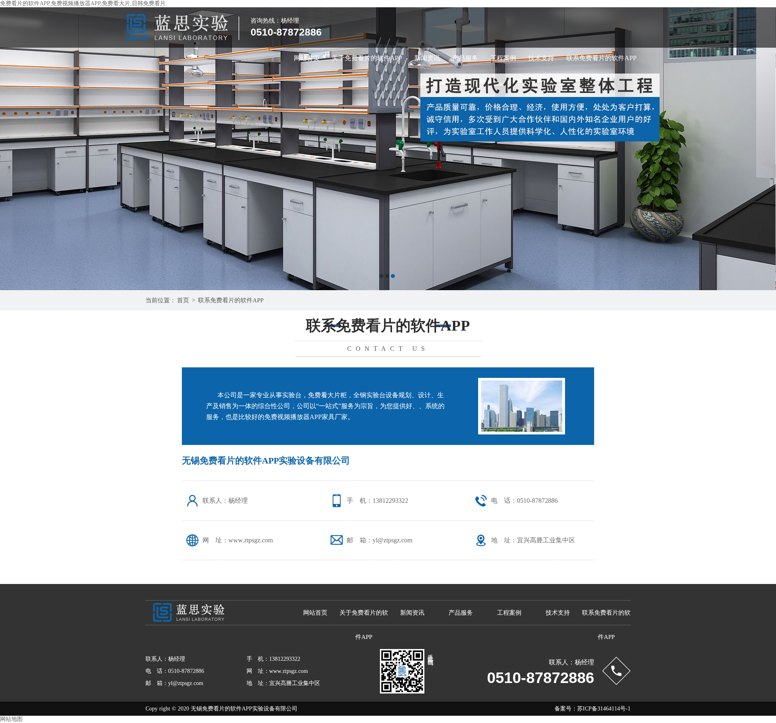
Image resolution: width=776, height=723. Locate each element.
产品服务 (465, 58)
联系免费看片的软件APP (601, 58)
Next (762, 149)
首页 (183, 300)
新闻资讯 (427, 58)
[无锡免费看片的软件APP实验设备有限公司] (388, 148)
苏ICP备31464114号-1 (603, 709)
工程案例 (503, 58)
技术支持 (541, 58)
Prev (14, 149)
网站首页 (307, 58)
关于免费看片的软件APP (367, 58)
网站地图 (11, 719)
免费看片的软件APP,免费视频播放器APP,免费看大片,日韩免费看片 (83, 3)
